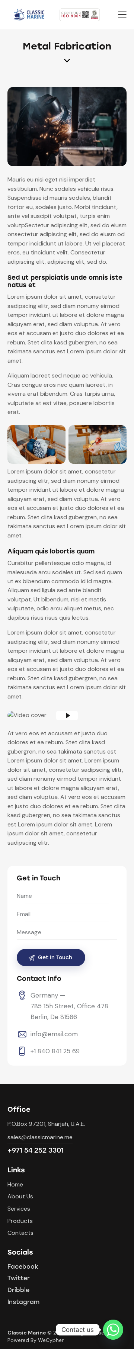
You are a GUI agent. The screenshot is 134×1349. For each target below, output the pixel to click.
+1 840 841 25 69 (55, 1051)
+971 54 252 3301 (35, 1150)
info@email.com (54, 1034)
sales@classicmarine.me (40, 1137)
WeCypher (51, 1340)
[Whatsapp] (113, 1330)
